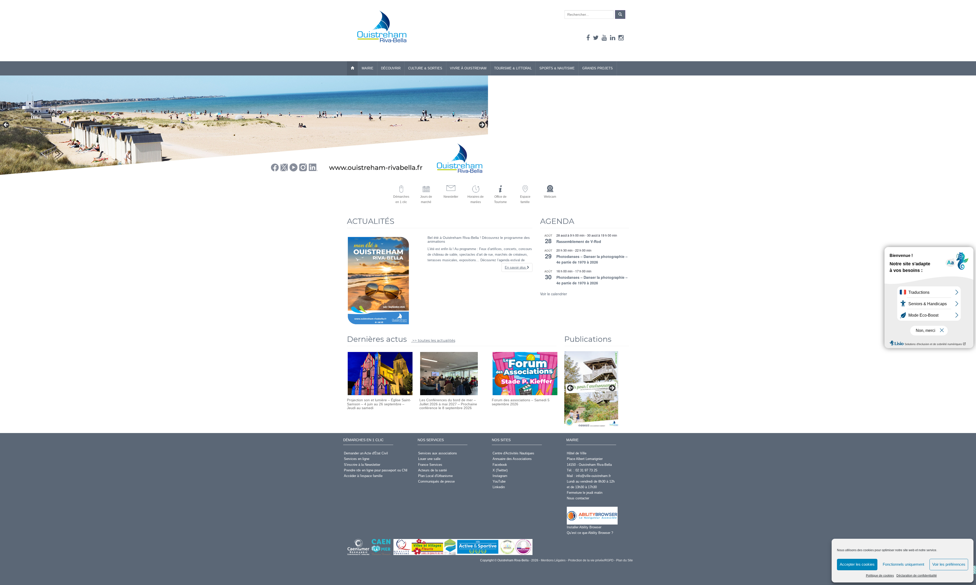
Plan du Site (624, 560)
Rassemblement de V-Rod (578, 241)
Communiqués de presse (436, 481)
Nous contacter (578, 498)
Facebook (500, 465)
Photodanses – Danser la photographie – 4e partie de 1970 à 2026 (592, 259)
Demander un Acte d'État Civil (366, 453)
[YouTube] (604, 37)
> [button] (481, 125)
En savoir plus (516, 267)
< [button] (6, 125)
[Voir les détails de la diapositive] (591, 389)
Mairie (367, 68)
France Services (430, 465)
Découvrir (391, 68)
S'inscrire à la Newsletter (362, 465)
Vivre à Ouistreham (468, 68)
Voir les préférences (948, 564)
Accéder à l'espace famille (363, 476)
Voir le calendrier (553, 293)
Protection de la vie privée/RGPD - (591, 560)
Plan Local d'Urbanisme (435, 476)
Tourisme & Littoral (513, 68)
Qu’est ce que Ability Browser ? (590, 533)
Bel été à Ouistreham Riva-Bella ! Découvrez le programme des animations (479, 239)
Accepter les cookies (857, 564)
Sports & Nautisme (557, 68)
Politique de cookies (880, 575)
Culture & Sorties (425, 68)
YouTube (499, 481)
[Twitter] (596, 37)
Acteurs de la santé (432, 470)
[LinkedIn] (612, 37)
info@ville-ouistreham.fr (593, 476)
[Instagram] (621, 37)
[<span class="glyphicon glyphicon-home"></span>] (352, 68)
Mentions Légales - (553, 560)
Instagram (500, 476)
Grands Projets (597, 68)
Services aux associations (437, 453)
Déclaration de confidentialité (916, 575)
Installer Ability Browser (584, 527)
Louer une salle (429, 459)
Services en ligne (356, 459)
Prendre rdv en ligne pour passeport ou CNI (375, 470)
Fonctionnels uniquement (903, 564)
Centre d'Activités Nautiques (513, 453)
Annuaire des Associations (512, 459)
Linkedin (499, 487)
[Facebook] (588, 37)
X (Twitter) (500, 470)
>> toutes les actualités (433, 340)
